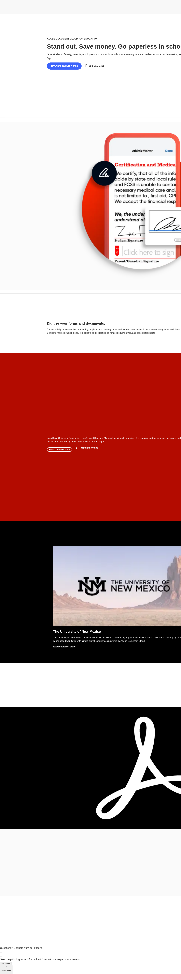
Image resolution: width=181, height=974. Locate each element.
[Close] (1, 952)
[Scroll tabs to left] (2, 114)
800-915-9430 (96, 65)
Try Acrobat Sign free (64, 65)
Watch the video (89, 448)
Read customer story (59, 449)
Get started (5, 963)
